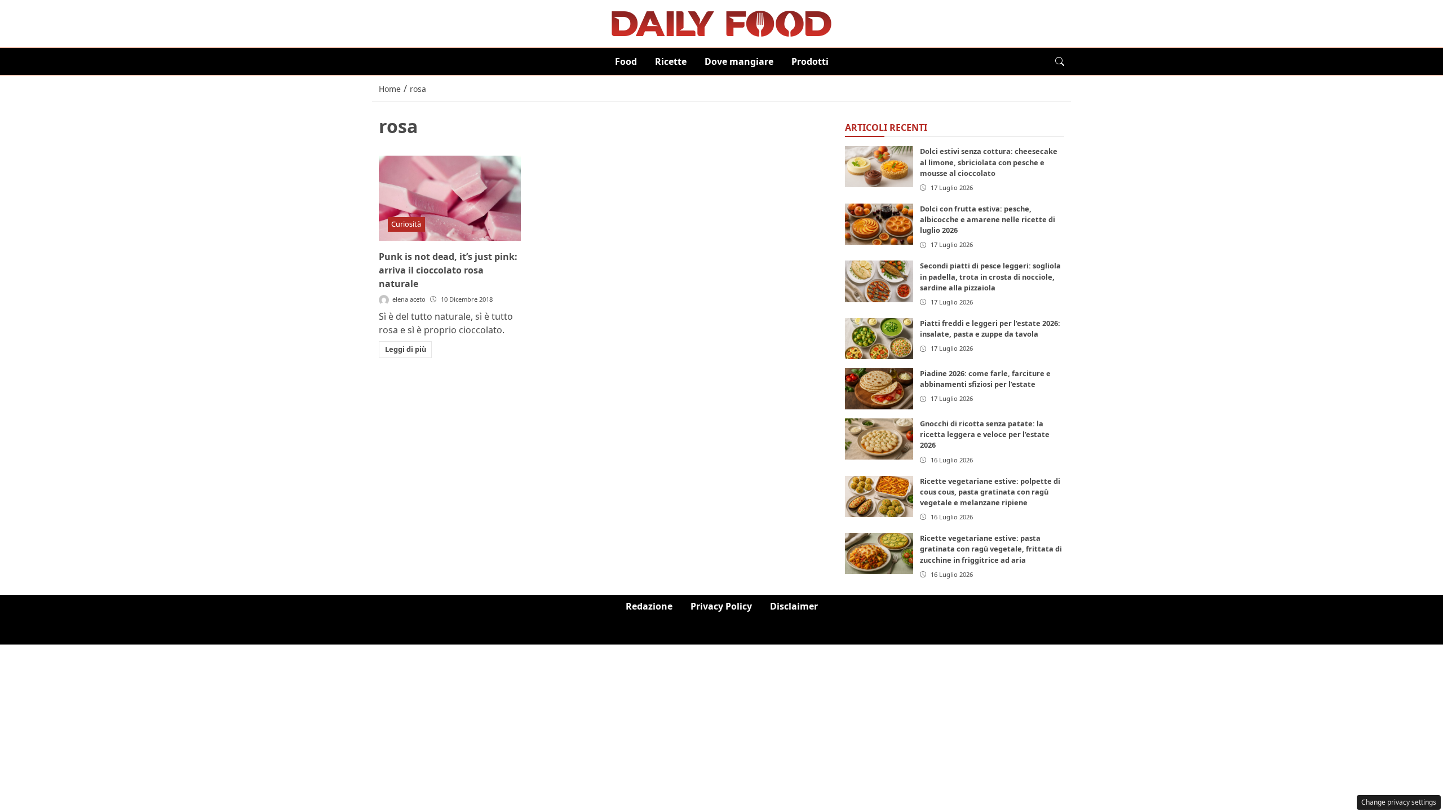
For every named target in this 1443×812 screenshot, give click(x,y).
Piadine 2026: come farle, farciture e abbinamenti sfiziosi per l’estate (985, 378)
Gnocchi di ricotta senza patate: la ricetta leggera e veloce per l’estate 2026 (985, 434)
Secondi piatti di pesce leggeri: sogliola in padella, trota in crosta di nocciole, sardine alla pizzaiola (990, 276)
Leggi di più (405, 349)
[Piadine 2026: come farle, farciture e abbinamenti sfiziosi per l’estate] (879, 388)
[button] (1059, 61)
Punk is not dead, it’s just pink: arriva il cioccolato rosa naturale (448, 270)
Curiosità (406, 224)
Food (626, 61)
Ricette (671, 61)
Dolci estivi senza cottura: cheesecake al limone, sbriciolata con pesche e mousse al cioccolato (988, 162)
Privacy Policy (721, 606)
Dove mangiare (739, 61)
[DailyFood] (721, 22)
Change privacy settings (1398, 802)
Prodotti (810, 61)
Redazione (649, 606)
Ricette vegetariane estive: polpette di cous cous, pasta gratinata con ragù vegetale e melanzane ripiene (990, 492)
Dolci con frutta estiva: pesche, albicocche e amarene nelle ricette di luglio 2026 (987, 219)
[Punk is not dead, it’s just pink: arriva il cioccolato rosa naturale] (450, 198)
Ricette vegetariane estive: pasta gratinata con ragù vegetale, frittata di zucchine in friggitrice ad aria (991, 548)
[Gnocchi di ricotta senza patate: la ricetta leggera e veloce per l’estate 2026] (879, 439)
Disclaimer (794, 606)
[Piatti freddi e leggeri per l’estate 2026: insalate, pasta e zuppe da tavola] (879, 338)
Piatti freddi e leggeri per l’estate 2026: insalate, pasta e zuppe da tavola (990, 328)
